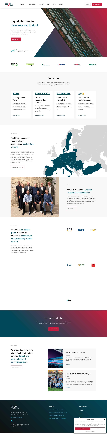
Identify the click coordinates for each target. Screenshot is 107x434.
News (48, 4)
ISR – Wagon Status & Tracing (56, 410)
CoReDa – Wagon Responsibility (56, 415)
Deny (98, 428)
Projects (41, 4)
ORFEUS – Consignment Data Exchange (58, 412)
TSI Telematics (32, 4)
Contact (61, 4)
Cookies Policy (87, 431)
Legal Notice (92, 431)
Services (22, 4)
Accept (82, 428)
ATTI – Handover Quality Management (58, 418)
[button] (104, 419)
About (54, 4)
